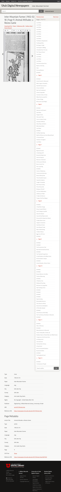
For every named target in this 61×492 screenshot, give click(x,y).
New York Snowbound (40, 90)
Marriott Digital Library (36, 476)
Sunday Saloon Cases (40, 220)
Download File (8, 26)
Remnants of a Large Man (41, 285)
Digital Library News (37, 487)
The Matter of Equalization (41, 40)
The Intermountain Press (41, 63)
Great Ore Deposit (40, 213)
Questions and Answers (41, 110)
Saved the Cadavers (40, 180)
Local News (38, 22)
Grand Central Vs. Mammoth (42, 81)
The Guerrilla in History (41, 344)
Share (14, 26)
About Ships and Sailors (41, 123)
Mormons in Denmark (41, 159)
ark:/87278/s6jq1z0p (19, 407)
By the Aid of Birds (40, 350)
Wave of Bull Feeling (40, 229)
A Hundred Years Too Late (41, 49)
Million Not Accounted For (41, 97)
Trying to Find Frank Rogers (42, 198)
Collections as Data (37, 485)
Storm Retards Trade (40, 227)
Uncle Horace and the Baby (42, 312)
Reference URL (21, 26)
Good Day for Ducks (40, 225)
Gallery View (29, 26)
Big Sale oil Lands (40, 150)
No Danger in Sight (40, 45)
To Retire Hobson (40, 231)
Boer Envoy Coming (40, 184)
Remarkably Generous (41, 301)
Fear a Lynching (39, 166)
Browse (8, 1)
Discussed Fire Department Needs (43, 218)
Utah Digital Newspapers (35, 480)
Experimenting (39, 299)
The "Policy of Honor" (40, 52)
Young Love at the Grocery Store (43, 337)
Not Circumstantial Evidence (42, 348)
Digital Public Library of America (49, 482)
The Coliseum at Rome (41, 303)
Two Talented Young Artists (42, 254)
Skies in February (40, 325)
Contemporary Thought (41, 364)
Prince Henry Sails (40, 186)
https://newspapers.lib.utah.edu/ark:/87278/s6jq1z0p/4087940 (30, 457)
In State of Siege (39, 99)
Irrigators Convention (40, 222)
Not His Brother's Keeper (41, 258)
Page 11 (40, 319)
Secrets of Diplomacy (40, 171)
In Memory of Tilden (40, 193)
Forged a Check (39, 114)
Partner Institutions (49, 476)
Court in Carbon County (41, 119)
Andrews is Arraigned (40, 139)
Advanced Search (49, 11)
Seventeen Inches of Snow (41, 94)
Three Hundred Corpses (41, 177)
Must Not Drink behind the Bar (42, 249)
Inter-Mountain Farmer (40, 6)
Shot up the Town (40, 117)
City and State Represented (42, 216)
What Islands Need (40, 126)
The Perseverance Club (41, 247)
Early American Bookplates (42, 305)
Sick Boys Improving (40, 133)
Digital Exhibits (36, 483)
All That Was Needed (40, 308)
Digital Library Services (23, 476)
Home (2, 1)
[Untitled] (38, 72)
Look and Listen (39, 341)
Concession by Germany (41, 173)
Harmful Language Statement (25, 1)
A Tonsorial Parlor (40, 137)
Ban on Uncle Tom (40, 164)
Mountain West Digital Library (48, 478)
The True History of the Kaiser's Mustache (45, 314)
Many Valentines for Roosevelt (42, 330)
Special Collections (24, 479)
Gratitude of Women (40, 121)
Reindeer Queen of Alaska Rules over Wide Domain (47, 335)
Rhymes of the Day (40, 65)
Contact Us (13, 1)
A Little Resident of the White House (43, 256)
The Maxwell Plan (40, 43)
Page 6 (40, 104)
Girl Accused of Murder (41, 162)
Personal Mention (40, 70)
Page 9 (40, 239)
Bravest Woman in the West (42, 274)
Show (15, 453)
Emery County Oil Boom (41, 209)
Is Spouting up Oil (40, 152)
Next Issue (55, 16)
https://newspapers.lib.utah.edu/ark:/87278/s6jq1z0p (28, 411)
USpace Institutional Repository (37, 489)
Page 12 (40, 358)
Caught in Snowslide (40, 182)
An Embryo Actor (39, 339)
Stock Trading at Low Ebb (41, 211)
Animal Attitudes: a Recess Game (43, 263)
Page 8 (40, 201)
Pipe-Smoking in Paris (40, 287)
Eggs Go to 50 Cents (40, 234)
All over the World (40, 88)
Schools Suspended (40, 92)
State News (38, 112)
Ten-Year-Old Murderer (41, 191)
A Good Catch (39, 346)
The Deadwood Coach (41, 355)
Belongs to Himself (40, 189)
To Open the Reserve (40, 196)
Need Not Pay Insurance (41, 85)
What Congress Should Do (41, 83)
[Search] (41, 11)
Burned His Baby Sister (41, 155)
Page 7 (40, 144)
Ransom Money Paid (40, 175)
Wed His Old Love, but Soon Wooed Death (45, 135)
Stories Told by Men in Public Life (43, 332)
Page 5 (40, 75)
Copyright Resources (24, 481)
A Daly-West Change (40, 207)
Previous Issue (40, 16)
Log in (58, 1)
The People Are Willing (41, 47)
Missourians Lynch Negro (41, 101)
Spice (37, 68)
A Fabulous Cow (39, 280)
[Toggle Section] (36, 75)
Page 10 (40, 266)
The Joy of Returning (40, 276)
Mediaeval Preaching (40, 283)
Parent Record (8, 28)
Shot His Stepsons (40, 157)
